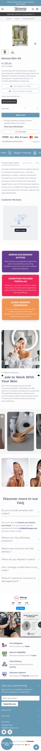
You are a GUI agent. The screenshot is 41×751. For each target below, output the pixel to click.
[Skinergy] (20, 9)
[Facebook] (3, 732)
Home (9, 19)
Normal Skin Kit (10, 102)
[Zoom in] (35, 44)
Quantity (5, 108)
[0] (37, 9)
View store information (13, 127)
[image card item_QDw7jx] (15, 472)
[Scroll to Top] (37, 740)
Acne (17, 19)
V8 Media (30, 741)
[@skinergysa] (16, 598)
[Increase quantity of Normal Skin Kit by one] (37, 108)
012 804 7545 (6, 725)
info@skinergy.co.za (9, 728)
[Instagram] (9, 732)
